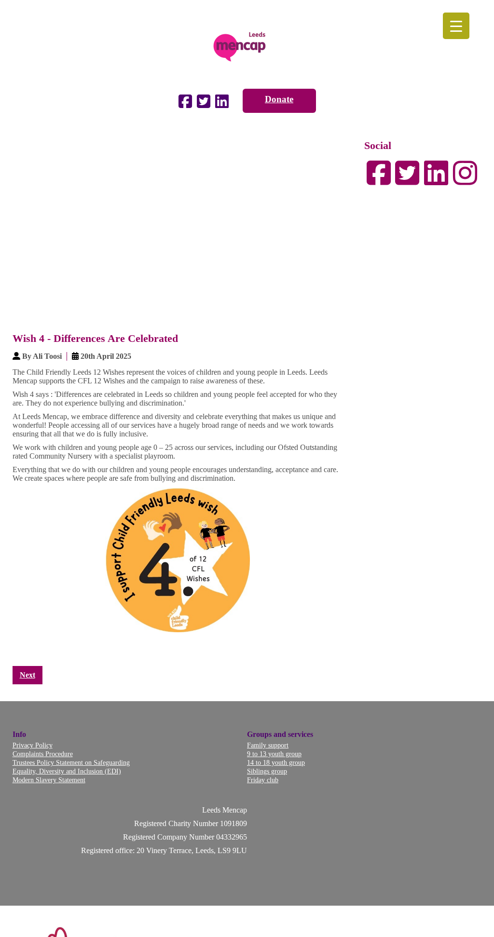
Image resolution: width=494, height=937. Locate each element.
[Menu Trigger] (456, 26)
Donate (279, 99)
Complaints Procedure (43, 754)
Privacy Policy (33, 745)
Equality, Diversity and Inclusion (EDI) (67, 771)
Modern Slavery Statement (49, 780)
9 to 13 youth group (274, 754)
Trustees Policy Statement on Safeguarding (71, 762)
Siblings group (267, 771)
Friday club (262, 780)
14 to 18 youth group (276, 762)
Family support (267, 745)
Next (27, 675)
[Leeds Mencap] (247, 44)
